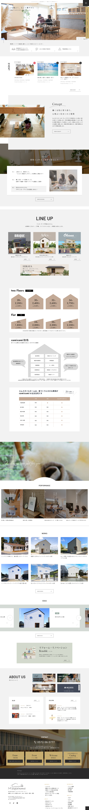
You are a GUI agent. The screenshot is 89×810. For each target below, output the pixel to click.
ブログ (69, 797)
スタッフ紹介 (71, 801)
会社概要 (70, 804)
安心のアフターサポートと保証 (52, 793)
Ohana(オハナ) (48, 804)
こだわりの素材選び (49, 791)
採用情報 (70, 803)
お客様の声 (70, 788)
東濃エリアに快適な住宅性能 (51, 790)
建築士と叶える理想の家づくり (52, 788)
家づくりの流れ (48, 795)
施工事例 (70, 790)
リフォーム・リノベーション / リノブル (54, 808)
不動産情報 (70, 791)
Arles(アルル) (48, 803)
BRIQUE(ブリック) (49, 801)
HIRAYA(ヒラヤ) (48, 806)
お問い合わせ (71, 806)
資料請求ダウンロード (73, 808)
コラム (69, 799)
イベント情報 (71, 786)
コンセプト (47, 786)
